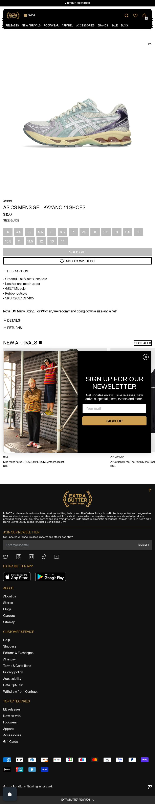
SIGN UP (114, 421)
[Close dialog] (145, 357)
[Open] (10, 794)
